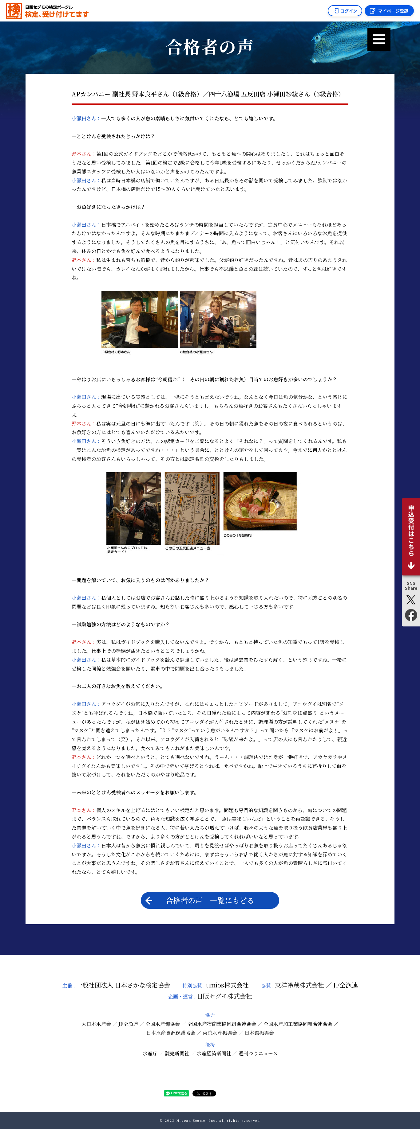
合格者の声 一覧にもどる (210, 900)
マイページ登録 (393, 11)
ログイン (348, 11)
